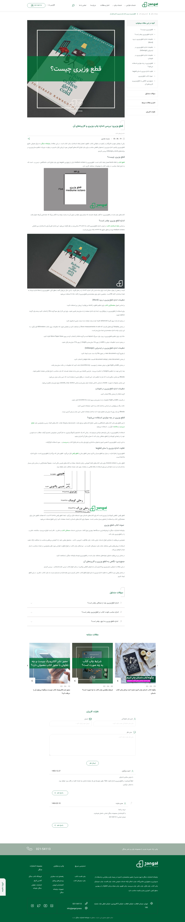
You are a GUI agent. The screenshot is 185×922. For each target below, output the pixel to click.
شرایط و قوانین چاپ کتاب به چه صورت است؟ (140, 690)
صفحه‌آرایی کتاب (110, 305)
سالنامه (115, 427)
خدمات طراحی (131, 5)
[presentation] (157, 665)
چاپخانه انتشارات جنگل (82, 918)
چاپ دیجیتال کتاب (79, 881)
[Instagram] (32, 905)
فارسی (52, 5)
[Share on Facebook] (31, 139)
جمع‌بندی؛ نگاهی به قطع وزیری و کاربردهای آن (142, 82)
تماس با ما (82, 5)
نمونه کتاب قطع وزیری (145, 76)
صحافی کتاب (66, 530)
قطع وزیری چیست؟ (146, 29)
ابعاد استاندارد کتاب (113, 226)
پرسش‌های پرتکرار (58, 881)
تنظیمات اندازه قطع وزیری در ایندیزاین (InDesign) (144, 49)
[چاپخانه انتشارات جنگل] (148, 4)
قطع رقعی (75, 453)
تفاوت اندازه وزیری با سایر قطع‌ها (142, 71)
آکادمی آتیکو (38, 881)
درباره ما (93, 5)
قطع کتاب (121, 162)
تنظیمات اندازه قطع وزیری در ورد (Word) (143, 41)
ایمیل (86, 719)
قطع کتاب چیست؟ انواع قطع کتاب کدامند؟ (56, 681)
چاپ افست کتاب (80, 876)
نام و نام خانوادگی (127, 719)
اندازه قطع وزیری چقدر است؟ (144, 34)
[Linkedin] (51, 905)
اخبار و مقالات (104, 5)
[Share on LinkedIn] (41, 139)
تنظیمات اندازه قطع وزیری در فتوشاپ (144, 57)
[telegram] (37, 139)
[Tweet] (34, 139)
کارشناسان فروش (58, 885)
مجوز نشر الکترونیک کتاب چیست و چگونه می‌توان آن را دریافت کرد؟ (94, 692)
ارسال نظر (93, 763)
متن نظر (129, 732)
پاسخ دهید (60, 793)
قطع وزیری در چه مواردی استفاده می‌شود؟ (142, 65)
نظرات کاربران (150, 112)
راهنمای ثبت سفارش (57, 876)
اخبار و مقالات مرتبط (148, 102)
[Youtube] (45, 905)
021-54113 (43, 849)
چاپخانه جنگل (154, 14)
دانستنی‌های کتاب (143, 14)
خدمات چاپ (118, 5)
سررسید (65, 442)
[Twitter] (38, 905)
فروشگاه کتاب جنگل (35, 876)
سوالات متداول (150, 93)
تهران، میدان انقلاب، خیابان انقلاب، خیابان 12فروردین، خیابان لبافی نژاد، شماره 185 (121, 906)
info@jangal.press (74, 908)
